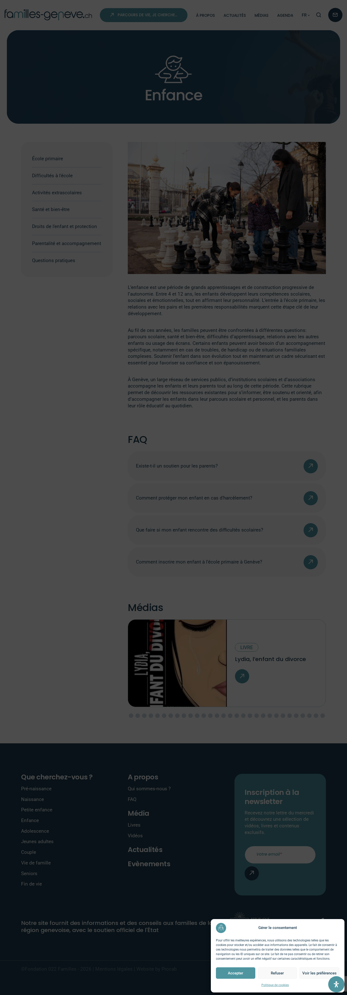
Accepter (235, 973)
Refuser (277, 973)
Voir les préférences (319, 973)
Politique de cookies (275, 985)
